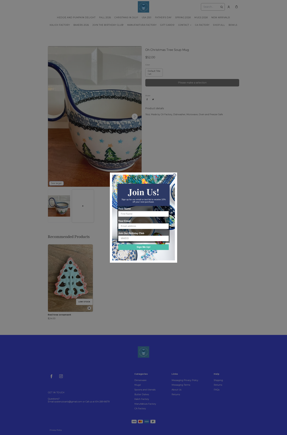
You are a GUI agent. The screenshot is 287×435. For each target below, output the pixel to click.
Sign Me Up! (143, 247)
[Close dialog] (174, 175)
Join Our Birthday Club (131, 233)
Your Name (124, 208)
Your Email (124, 221)
